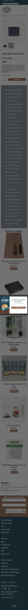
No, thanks (18, 311)
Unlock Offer (18, 307)
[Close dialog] (26, 297)
